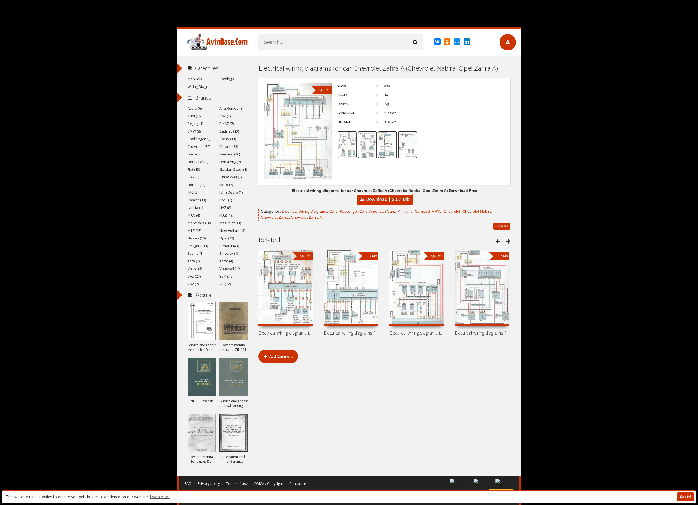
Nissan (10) (197, 238)
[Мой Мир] (457, 42)
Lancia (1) (195, 207)
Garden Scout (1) (233, 169)
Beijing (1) (195, 123)
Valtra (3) (195, 268)
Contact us (298, 483)
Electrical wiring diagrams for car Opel (482, 333)
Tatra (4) (226, 260)
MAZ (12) (226, 215)
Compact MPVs (428, 211)
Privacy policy (209, 483)
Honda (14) (196, 184)
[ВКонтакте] (437, 42)
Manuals (195, 78)
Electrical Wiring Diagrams (304, 211)
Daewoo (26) (229, 154)
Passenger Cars (354, 211)
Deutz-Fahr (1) (199, 161)
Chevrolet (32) (199, 146)
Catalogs (226, 78)
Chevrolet (452, 211)
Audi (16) (194, 115)
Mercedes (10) (199, 222)
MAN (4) (194, 215)
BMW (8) (194, 131)
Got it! (685, 496)
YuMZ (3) (226, 276)
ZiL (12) (225, 283)
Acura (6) (195, 108)
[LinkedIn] (467, 42)
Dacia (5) (194, 154)
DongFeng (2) (230, 161)
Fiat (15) (194, 169)
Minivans (405, 211)
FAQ (188, 483)
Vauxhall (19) (229, 268)
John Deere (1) (231, 192)
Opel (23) (226, 238)
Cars (333, 211)
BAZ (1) (225, 115)
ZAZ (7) (193, 283)
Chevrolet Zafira (275, 217)
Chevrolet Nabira (477, 211)
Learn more (160, 496)
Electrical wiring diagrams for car (285, 333)
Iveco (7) (226, 184)
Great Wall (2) (230, 177)
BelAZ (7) (226, 123)
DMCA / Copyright (268, 483)
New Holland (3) (232, 230)
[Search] (415, 42)
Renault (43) (229, 245)
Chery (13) (227, 138)
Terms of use (237, 483)
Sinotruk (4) (228, 253)
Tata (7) (194, 260)
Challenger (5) (199, 138)
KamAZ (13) (197, 199)
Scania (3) (195, 253)
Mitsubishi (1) (230, 222)
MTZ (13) (194, 230)
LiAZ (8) (225, 207)
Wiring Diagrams (201, 86)
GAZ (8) (193, 177)
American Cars (382, 211)
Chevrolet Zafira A (306, 217)
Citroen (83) (228, 146)
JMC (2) (193, 192)
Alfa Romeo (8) (231, 108)
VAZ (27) (194, 276)
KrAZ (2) (225, 199)
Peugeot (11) (198, 245)
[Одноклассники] (447, 42)
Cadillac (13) (229, 131)
